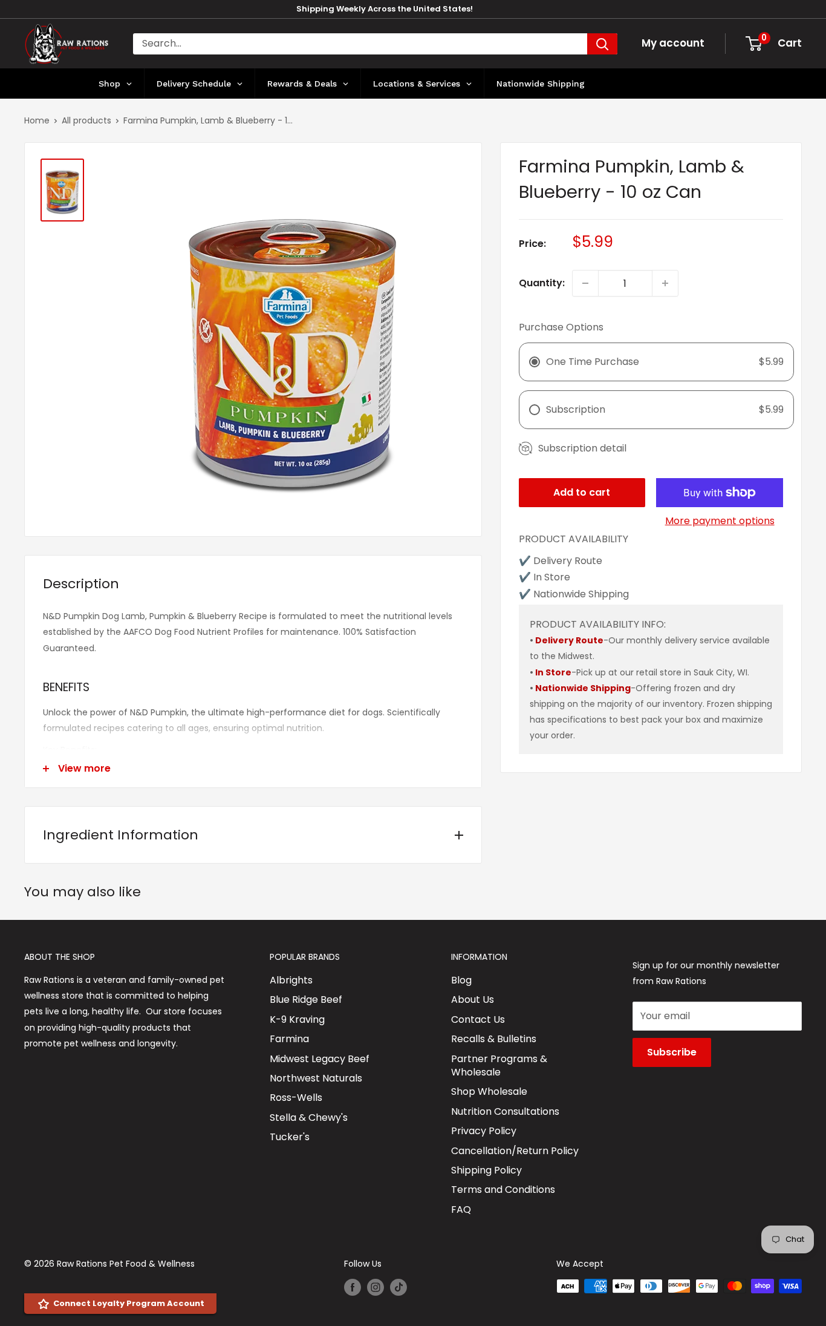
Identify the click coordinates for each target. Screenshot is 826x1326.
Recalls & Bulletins (493, 1039)
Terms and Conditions (503, 1189)
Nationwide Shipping (583, 688)
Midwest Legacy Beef (319, 1059)
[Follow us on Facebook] (352, 1287)
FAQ (461, 1209)
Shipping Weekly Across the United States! (384, 9)
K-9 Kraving (297, 1019)
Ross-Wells (296, 1097)
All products (86, 120)
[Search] (602, 43)
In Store (553, 672)
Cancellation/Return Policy (515, 1151)
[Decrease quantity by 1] (585, 283)
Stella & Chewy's (309, 1117)
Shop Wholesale (489, 1091)
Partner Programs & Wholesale (499, 1065)
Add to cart (581, 492)
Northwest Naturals (316, 1078)
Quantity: (542, 283)
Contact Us (478, 1019)
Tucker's (290, 1137)
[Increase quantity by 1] (665, 283)
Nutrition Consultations (505, 1111)
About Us (472, 999)
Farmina (289, 1039)
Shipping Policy (486, 1170)
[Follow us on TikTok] (398, 1287)
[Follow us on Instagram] (375, 1287)
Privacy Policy (483, 1131)
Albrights (291, 980)
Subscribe (672, 1052)
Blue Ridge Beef (306, 999)
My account (673, 43)
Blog (461, 980)
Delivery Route (569, 640)
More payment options (720, 521)
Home (37, 120)
